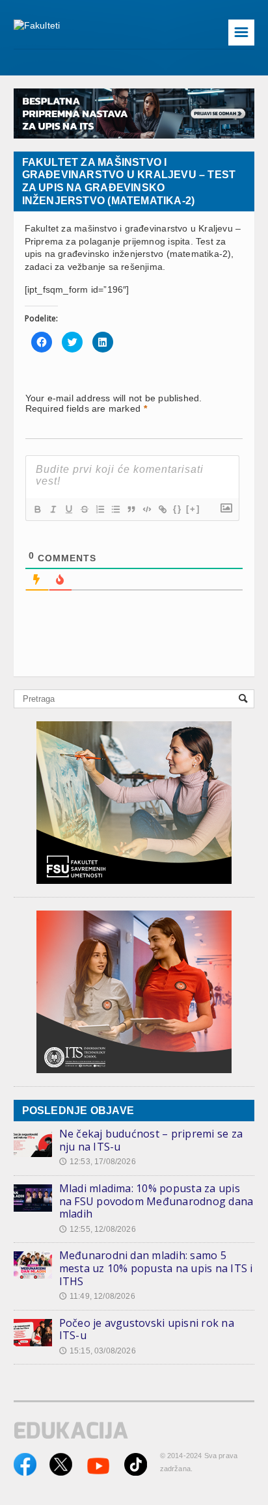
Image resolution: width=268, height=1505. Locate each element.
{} (177, 509)
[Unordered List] (115, 509)
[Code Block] (146, 509)
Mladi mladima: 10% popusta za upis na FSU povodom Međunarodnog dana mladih (156, 1201)
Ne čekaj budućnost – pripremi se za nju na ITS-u (151, 1140)
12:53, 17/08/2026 (97, 1161)
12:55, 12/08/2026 (97, 1229)
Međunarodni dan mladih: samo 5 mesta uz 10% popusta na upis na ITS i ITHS (156, 1268)
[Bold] (37, 509)
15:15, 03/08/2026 (97, 1350)
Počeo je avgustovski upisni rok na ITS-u (146, 1329)
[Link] (162, 509)
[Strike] (84, 509)
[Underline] (68, 509)
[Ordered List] (99, 509)
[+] (193, 509)
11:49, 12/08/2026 (97, 1296)
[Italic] (52, 509)
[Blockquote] (131, 509)
